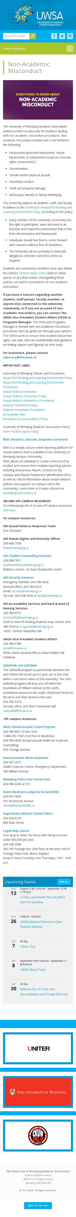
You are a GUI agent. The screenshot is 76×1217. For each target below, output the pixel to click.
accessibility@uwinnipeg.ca (20, 617)
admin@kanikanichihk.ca (19, 805)
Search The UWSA (15, 36)
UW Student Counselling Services (27, 556)
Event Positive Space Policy (21, 431)
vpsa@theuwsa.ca (15, 648)
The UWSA (38, 15)
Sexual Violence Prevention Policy (25, 396)
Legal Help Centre (16, 831)
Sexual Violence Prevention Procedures (28, 400)
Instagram (70, 36)
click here (9, 510)
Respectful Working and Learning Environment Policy (37, 378)
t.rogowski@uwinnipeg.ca (36, 626)
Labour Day (27, 946)
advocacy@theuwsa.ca (19, 357)
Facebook (54, 36)
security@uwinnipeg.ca (26, 591)
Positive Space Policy (32, 273)
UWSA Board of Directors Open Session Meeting (41, 924)
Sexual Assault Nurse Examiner (26, 758)
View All (64, 881)
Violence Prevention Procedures (24, 410)
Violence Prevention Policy (20, 405)
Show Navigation (14, 48)
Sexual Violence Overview (19, 392)
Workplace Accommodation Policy (25, 419)
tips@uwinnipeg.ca (49, 596)
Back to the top (38, 1205)
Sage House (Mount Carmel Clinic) (28, 813)
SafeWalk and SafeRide (20, 665)
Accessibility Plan (14, 414)
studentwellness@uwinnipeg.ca (23, 565)
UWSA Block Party (32, 969)
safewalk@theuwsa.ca (17, 711)
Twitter (62, 36)
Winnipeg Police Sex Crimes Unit (27, 779)
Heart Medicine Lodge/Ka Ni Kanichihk (31, 792)
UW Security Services (18, 577)
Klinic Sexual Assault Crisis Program (29, 727)
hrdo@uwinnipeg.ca (16, 548)
